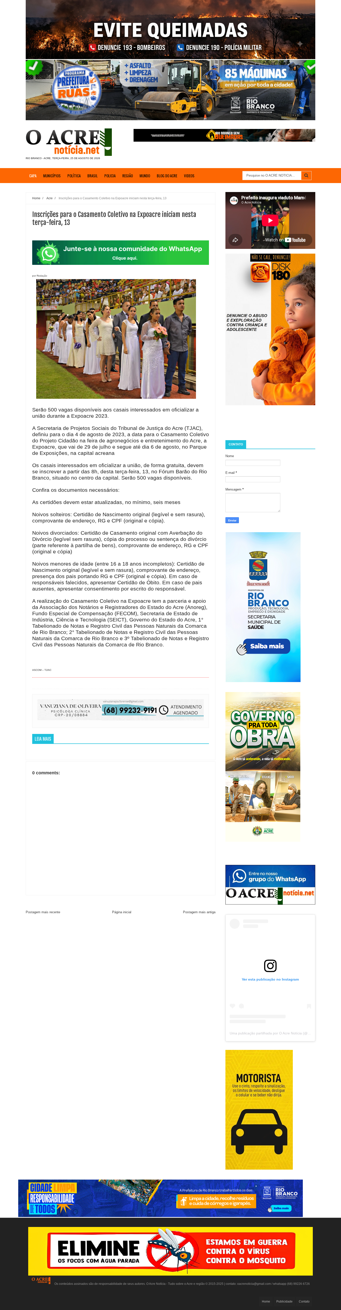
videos (189, 175)
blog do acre (167, 175)
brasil (92, 175)
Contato (304, 1301)
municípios (52, 175)
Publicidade (284, 1301)
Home (266, 1301)
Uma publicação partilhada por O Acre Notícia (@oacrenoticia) (279, 1033)
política (74, 175)
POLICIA (110, 175)
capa (32, 175)
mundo (145, 175)
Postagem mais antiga (199, 912)
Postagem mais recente (43, 912)
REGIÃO (127, 175)
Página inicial (121, 912)
